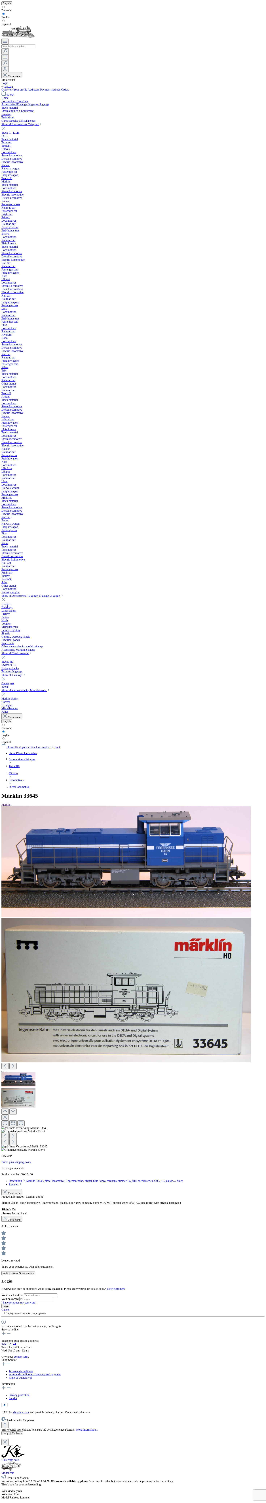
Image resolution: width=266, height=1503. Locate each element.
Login (4, 83)
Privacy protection (19, 1395)
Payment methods (50, 89)
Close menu (14, 76)
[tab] (96, 1180)
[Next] (13, 1066)
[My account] (5, 69)
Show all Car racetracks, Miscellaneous (24, 690)
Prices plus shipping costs (16, 1162)
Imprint (13, 1398)
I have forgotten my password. (18, 1302)
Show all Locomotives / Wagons (20, 124)
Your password (10, 1298)
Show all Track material (15, 653)
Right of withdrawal (20, 1377)
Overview (7, 89)
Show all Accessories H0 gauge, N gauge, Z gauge (30, 595)
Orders (65, 89)
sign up (9, 86)
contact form (21, 1356)
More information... (87, 1429)
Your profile (20, 89)
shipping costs (21, 1412)
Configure (17, 1433)
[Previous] (5, 1066)
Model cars (7, 1472)
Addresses (34, 89)
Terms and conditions (21, 1371)
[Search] (5, 51)
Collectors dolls (10, 1459)
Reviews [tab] (14, 1184)
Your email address (12, 1295)
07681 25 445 (9, 1343)
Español (6, 24)
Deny (5, 1433)
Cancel (5, 1309)
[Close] (5, 1117)
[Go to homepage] (18, 36)
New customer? (116, 1288)
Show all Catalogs (12, 675)
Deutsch (6, 10)
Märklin (5, 804)
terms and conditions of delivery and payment (35, 1374)
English (5, 17)
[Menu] (5, 42)
